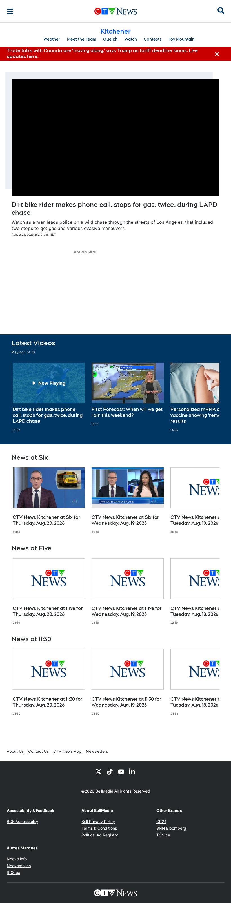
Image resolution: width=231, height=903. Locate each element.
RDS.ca (13, 872)
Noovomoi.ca (19, 865)
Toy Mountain (181, 39)
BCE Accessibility (22, 821)
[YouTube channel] (121, 771)
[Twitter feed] (98, 771)
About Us (15, 751)
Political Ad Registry (99, 835)
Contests (153, 39)
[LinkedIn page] (132, 771)
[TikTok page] (109, 771)
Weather (51, 39)
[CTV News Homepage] (115, 11)
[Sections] (10, 11)
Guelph (110, 39)
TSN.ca (163, 835)
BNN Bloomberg (171, 828)
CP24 (161, 821)
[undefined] (49, 397)
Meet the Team (81, 39)
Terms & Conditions (99, 828)
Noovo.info (17, 858)
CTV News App (67, 751)
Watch (131, 39)
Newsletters (97, 751)
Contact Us (38, 751)
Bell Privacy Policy (98, 821)
